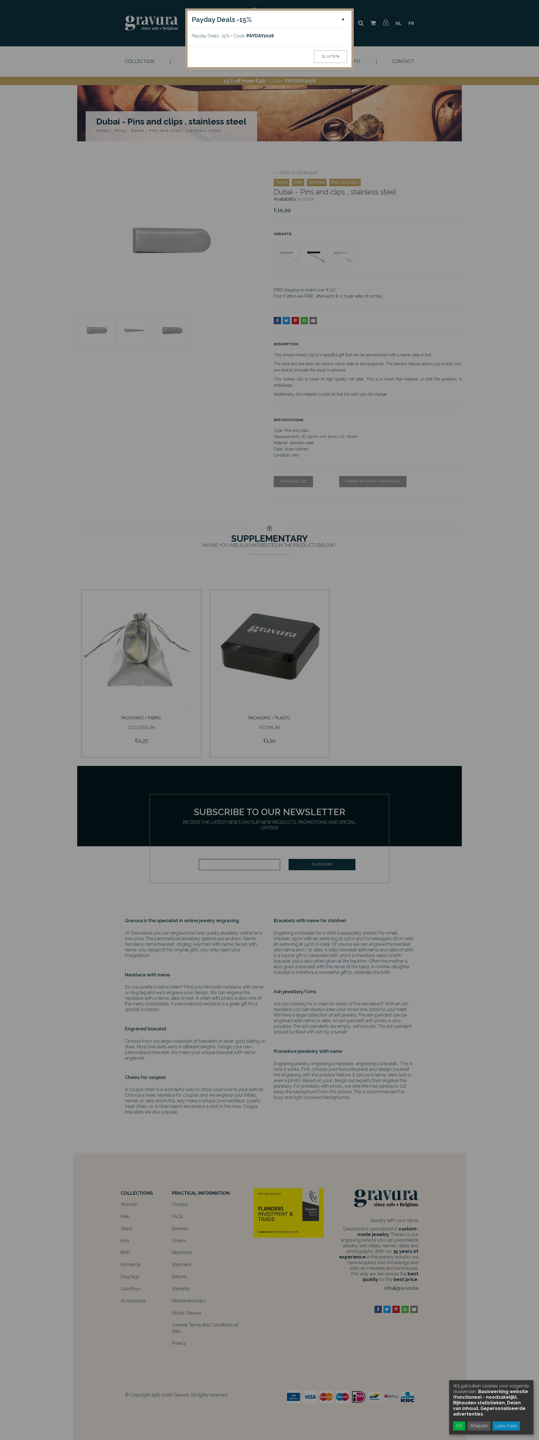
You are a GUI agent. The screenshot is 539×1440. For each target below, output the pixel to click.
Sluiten (331, 56)
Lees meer (506, 1425)
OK (459, 1425)
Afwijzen (479, 1425)
